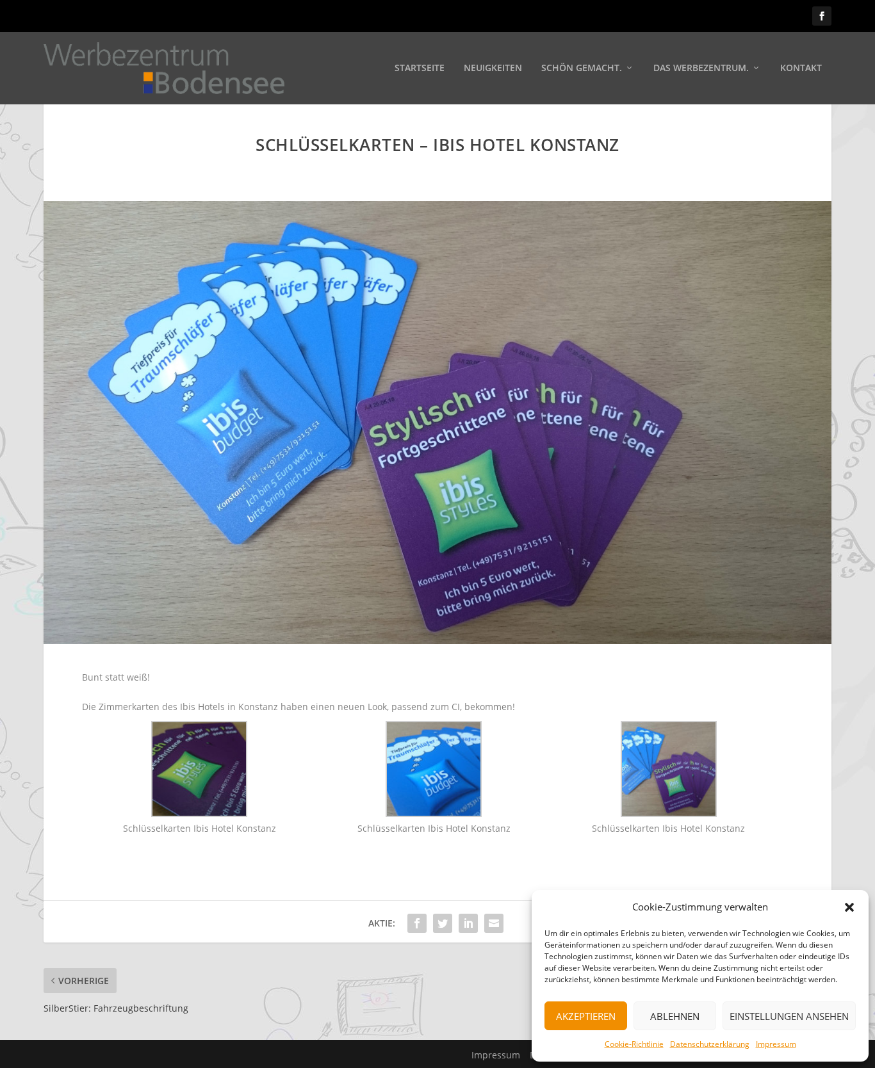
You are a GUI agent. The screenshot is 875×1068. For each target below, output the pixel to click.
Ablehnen (674, 1016)
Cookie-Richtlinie (634, 1044)
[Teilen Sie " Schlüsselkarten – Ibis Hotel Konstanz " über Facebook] (417, 923)
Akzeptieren (586, 1016)
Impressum (776, 1044)
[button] (849, 907)
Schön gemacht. (581, 68)
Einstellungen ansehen (789, 1016)
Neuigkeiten (493, 68)
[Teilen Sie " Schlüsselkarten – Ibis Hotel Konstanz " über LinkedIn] (468, 923)
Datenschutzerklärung (709, 1044)
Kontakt (801, 68)
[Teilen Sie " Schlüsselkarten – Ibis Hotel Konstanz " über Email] (494, 923)
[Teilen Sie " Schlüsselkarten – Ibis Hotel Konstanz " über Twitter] (442, 923)
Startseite (420, 68)
